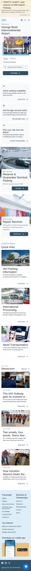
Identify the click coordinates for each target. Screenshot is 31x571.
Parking (4, 480)
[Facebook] (2, 543)
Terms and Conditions (7, 551)
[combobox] (15, 57)
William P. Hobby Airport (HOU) (10, 505)
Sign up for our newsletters (11, 547)
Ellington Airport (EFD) (7, 511)
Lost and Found (6, 493)
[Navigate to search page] (25, 17)
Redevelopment (20, 486)
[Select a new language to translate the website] (22, 17)
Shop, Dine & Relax (7, 483)
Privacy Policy (5, 554)
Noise (17, 492)
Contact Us (5, 496)
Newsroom (19, 483)
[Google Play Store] (22, 530)
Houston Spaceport (7, 508)
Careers (18, 489)
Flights (3, 477)
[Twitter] (9, 543)
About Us (18, 480)
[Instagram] (6, 543)
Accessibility (5, 490)
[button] (21, 52)
